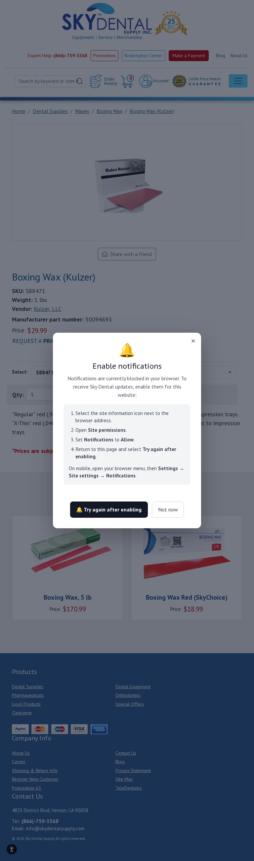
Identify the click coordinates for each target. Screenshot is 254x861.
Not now (168, 509)
